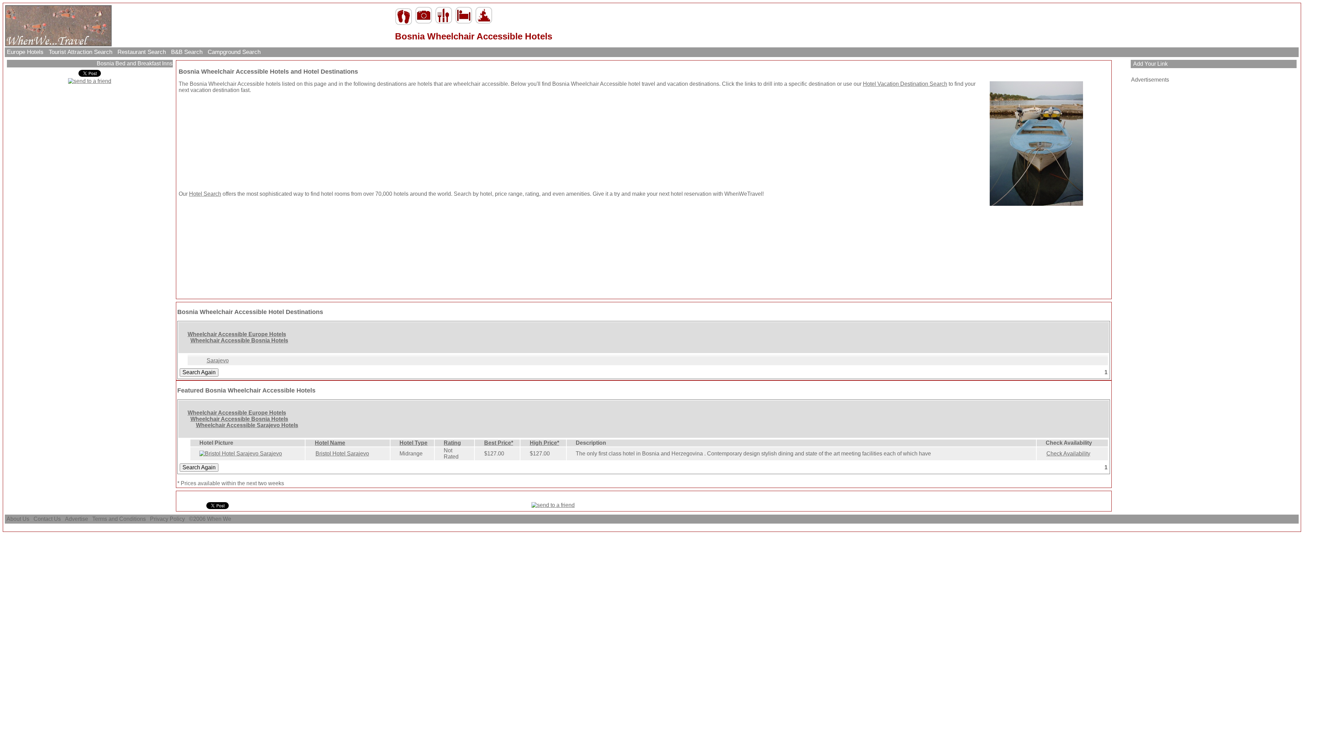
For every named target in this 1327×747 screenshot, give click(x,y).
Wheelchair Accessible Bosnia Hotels (239, 340)
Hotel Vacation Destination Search (905, 84)
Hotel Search (205, 194)
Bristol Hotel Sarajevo (342, 453)
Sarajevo (218, 360)
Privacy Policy (167, 519)
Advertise (77, 519)
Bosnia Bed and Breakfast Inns (133, 63)
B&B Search (186, 52)
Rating (452, 443)
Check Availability (1068, 453)
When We (220, 519)
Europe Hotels (25, 52)
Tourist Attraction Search (80, 52)
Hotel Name (330, 443)
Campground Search (234, 52)
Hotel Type (413, 443)
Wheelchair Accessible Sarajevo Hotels (247, 425)
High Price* (544, 443)
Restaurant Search (142, 52)
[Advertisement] (222, 142)
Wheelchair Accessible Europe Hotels (237, 334)
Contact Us (47, 519)
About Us (18, 519)
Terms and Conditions (119, 519)
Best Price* (498, 443)
